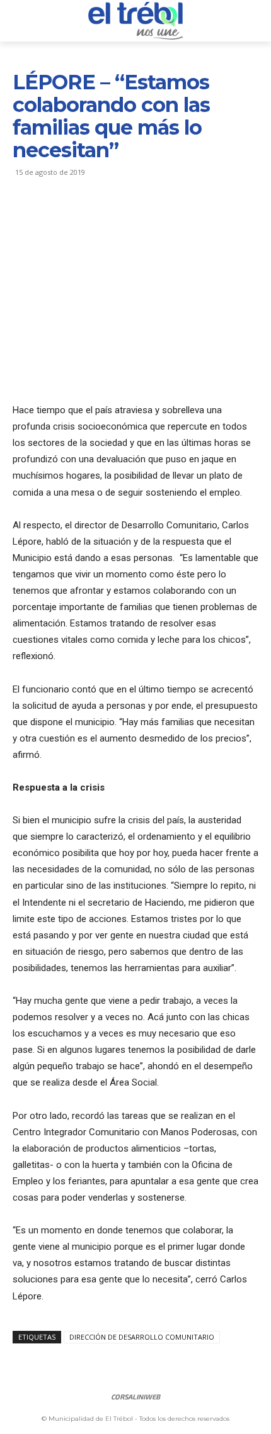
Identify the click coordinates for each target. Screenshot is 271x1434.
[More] (142, 218)
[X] (54, 218)
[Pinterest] (83, 218)
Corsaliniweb (135, 1396)
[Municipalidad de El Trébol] (135, 21)
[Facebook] (25, 218)
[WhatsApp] (112, 218)
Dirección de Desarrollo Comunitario (141, 1337)
